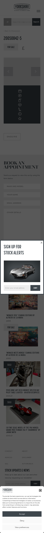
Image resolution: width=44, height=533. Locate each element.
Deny (22, 521)
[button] (40, 490)
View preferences (22, 527)
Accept (22, 514)
